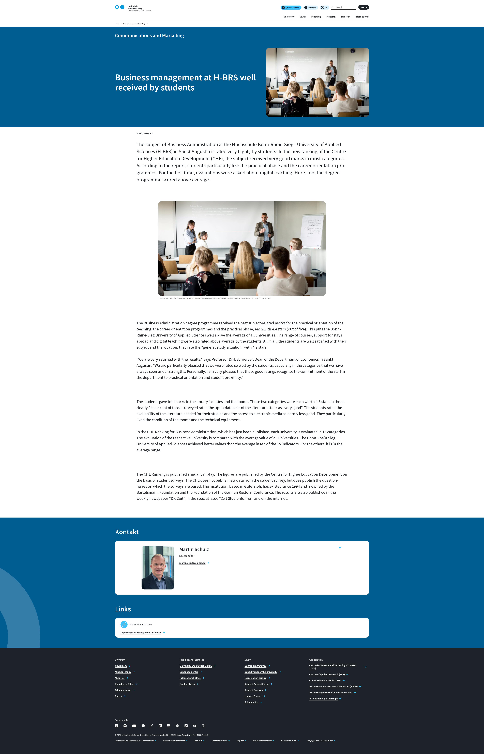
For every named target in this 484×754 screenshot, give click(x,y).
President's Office (124, 683)
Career (118, 696)
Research (331, 16)
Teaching (316, 16)
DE (326, 7)
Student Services (254, 690)
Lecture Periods (253, 696)
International (362, 16)
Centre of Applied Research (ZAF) (327, 674)
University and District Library (196, 665)
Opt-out (198, 740)
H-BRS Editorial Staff (262, 740)
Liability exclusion (219, 740)
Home (117, 24)
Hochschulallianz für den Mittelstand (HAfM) (333, 686)
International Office (190, 677)
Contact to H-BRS (289, 740)
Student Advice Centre (257, 683)
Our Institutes (187, 683)
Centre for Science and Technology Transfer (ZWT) (332, 667)
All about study (123, 671)
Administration (123, 690)
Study (303, 16)
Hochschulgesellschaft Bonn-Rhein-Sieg (330, 692)
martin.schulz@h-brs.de (192, 562)
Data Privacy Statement (174, 740)
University (289, 16)
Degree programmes (255, 665)
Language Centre (189, 671)
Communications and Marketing (134, 24)
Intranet (312, 7)
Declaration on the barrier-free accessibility (134, 740)
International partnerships (323, 698)
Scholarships (251, 702)
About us (120, 677)
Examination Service (255, 677)
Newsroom (121, 665)
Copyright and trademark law (320, 740)
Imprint (240, 740)
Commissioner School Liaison (325, 680)
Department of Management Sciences (140, 632)
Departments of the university (261, 671)
